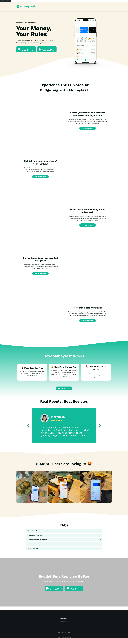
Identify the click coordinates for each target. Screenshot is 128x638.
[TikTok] (62, 632)
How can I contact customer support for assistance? (43, 544)
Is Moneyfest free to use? (35, 535)
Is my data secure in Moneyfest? (37, 539)
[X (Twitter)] (69, 632)
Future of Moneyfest (33, 548)
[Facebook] (59, 632)
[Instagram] (65, 632)
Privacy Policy (64, 621)
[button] (28, 425)
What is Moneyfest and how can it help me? (40, 531)
